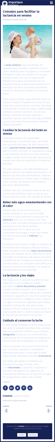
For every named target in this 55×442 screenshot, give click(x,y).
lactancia (17, 396)
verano (26, 396)
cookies (21, 426)
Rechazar (32, 435)
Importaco (8, 374)
